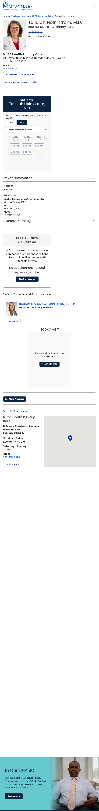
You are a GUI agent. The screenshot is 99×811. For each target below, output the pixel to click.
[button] (11, 74)
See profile (13, 321)
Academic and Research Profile (21, 82)
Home (6, 16)
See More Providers (14, 399)
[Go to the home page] (17, 6)
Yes (22, 122)
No (11, 122)
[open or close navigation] (94, 6)
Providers (15, 16)
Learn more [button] (14, 796)
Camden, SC (28, 16)
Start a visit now (27, 279)
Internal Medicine (44, 16)
